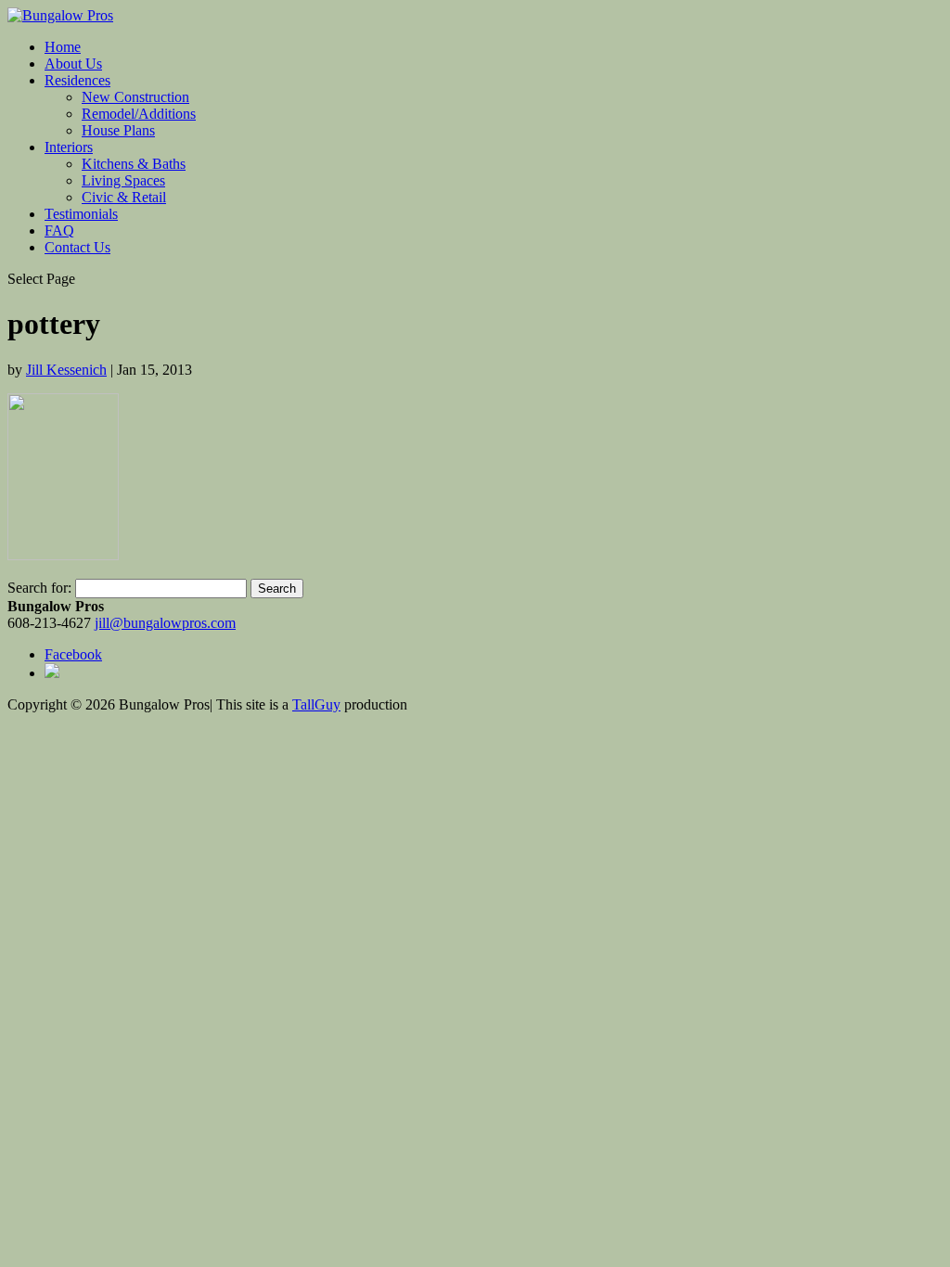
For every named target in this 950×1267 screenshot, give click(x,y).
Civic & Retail (124, 197)
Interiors (69, 147)
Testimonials (81, 214)
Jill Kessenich (66, 370)
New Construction (135, 97)
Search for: (39, 587)
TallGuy (316, 704)
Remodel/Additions (139, 114)
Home (63, 47)
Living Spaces (123, 180)
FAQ (59, 230)
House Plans (118, 130)
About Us (73, 63)
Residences (77, 80)
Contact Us (77, 247)
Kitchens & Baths (134, 164)
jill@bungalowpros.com (165, 623)
